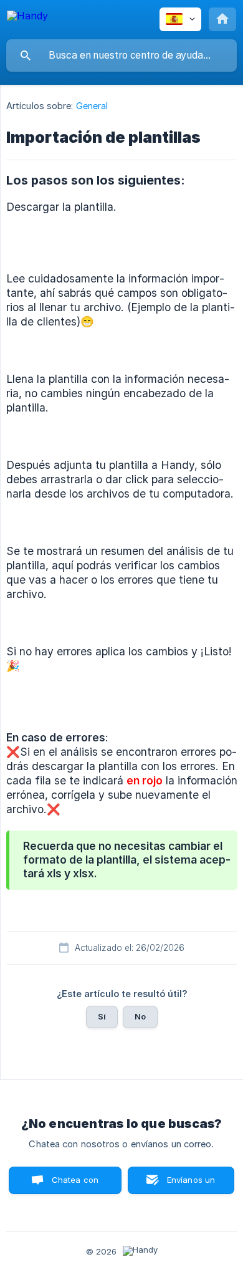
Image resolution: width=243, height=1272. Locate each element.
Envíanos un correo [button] (191, 1184)
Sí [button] (102, 1016)
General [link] (92, 105)
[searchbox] (121, 55)
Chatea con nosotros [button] (72, 1184)
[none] (27, 17)
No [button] (140, 1016)
